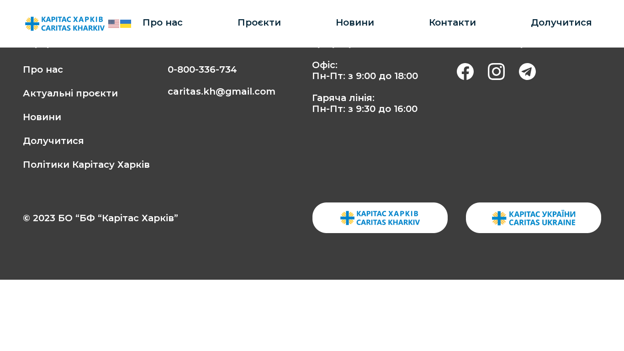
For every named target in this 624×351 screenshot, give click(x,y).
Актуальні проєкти (70, 93)
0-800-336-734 (202, 69)
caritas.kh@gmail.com (221, 91)
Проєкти (259, 22)
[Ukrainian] (126, 24)
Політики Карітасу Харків (86, 164)
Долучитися (561, 22)
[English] (114, 24)
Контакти (452, 22)
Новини (355, 22)
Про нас (163, 22)
